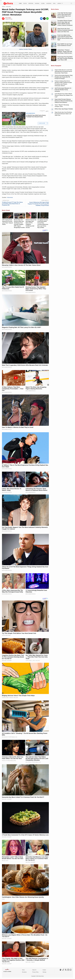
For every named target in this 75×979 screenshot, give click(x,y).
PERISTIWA (30, 3)
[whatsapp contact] (71, 970)
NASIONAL (37, 3)
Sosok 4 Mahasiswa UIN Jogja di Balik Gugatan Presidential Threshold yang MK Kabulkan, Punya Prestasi (38, 204)
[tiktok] (63, 970)
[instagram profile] (68, 970)
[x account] (66, 970)
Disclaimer (24, 972)
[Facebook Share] (41, 18)
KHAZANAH (48, 3)
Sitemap (44, 972)
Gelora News (41, 976)
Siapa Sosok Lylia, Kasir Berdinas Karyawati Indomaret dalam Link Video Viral (63, 114)
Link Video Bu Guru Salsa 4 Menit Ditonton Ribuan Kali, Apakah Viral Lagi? (63, 95)
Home (23, 969)
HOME (20, 3)
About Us (34, 969)
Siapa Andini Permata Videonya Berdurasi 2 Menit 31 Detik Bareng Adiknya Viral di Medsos (63, 101)
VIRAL (54, 3)
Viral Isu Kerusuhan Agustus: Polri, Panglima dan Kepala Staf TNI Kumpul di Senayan (64, 77)
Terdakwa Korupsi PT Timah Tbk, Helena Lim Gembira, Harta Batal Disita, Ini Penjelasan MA (12, 204)
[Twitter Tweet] (44, 18)
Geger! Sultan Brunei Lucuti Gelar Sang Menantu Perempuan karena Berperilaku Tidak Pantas (63, 71)
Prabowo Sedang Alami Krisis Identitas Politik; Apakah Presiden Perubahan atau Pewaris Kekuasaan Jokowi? (63, 83)
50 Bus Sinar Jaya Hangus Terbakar (64, 108)
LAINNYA (59, 3)
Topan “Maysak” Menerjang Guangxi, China (62, 105)
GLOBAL (43, 3)
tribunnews (10, 197)
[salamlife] (61, 970)
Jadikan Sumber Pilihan (25, 49)
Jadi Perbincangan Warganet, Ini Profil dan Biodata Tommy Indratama (63, 89)
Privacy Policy (35, 972)
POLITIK (25, 3)
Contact (44, 969)
